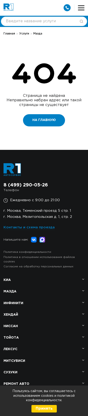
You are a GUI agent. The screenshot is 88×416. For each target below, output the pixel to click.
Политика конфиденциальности (27, 252)
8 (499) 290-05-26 (26, 185)
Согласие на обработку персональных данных (38, 266)
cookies (47, 395)
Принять (44, 408)
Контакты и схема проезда (29, 227)
